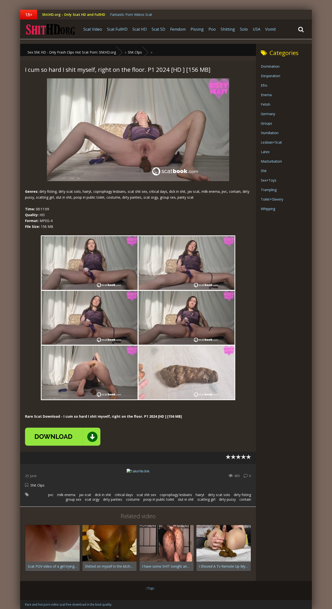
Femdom (178, 29)
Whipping (268, 208)
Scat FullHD (117, 29)
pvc (50, 494)
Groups (266, 123)
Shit (264, 170)
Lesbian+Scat (271, 142)
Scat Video (92, 29)
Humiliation (270, 132)
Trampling (269, 189)
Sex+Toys (268, 180)
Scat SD (158, 29)
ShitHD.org (50, 29)
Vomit (270, 29)
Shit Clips (37, 485)
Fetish (265, 104)
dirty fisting (242, 494)
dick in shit (103, 494)
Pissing (197, 29)
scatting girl (206, 499)
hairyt (200, 494)
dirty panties (112, 499)
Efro (264, 85)
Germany (268, 113)
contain (245, 499)
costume (133, 499)
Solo (244, 29)
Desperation (270, 76)
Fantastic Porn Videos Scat (131, 14)
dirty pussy (227, 499)
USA (256, 29)
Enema (266, 94)
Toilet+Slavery (272, 199)
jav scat (85, 494)
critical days (124, 494)
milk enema (66, 494)
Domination (270, 66)
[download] (62, 437)
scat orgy (92, 499)
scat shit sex (146, 494)
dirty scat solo (219, 494)
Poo (212, 29)
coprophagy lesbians (176, 494)
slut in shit (186, 499)
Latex (265, 151)
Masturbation (271, 161)
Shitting (228, 29)
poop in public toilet (158, 499)
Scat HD (139, 29)
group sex (73, 499)
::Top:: (150, 588)
